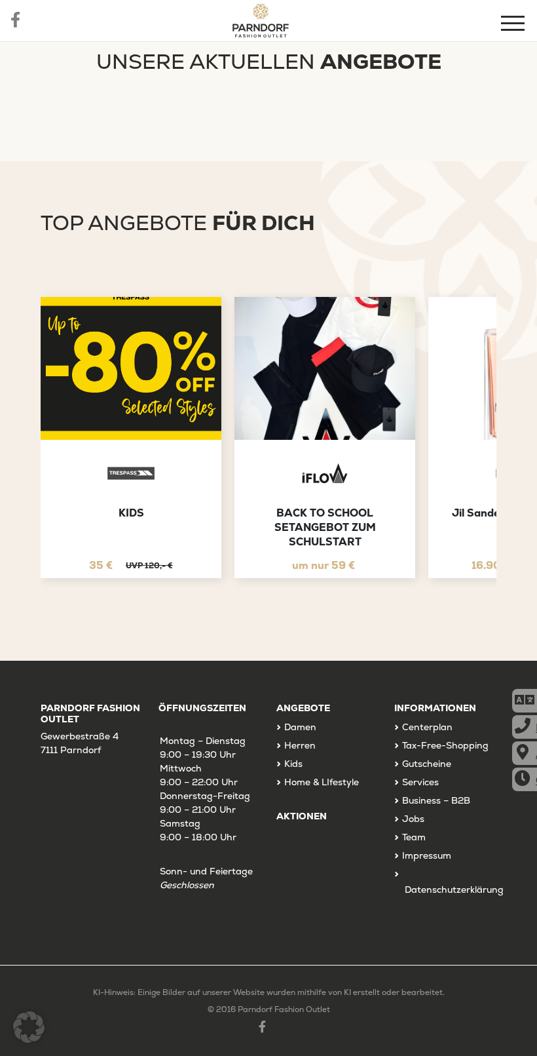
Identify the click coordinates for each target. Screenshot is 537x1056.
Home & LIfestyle (321, 782)
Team (414, 837)
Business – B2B (436, 800)
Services (420, 782)
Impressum (426, 855)
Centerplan (427, 727)
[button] (29, 1027)
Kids (293, 764)
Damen (300, 727)
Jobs (413, 819)
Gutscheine (426, 764)
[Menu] (514, 25)
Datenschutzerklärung (454, 889)
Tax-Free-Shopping (445, 745)
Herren (300, 745)
